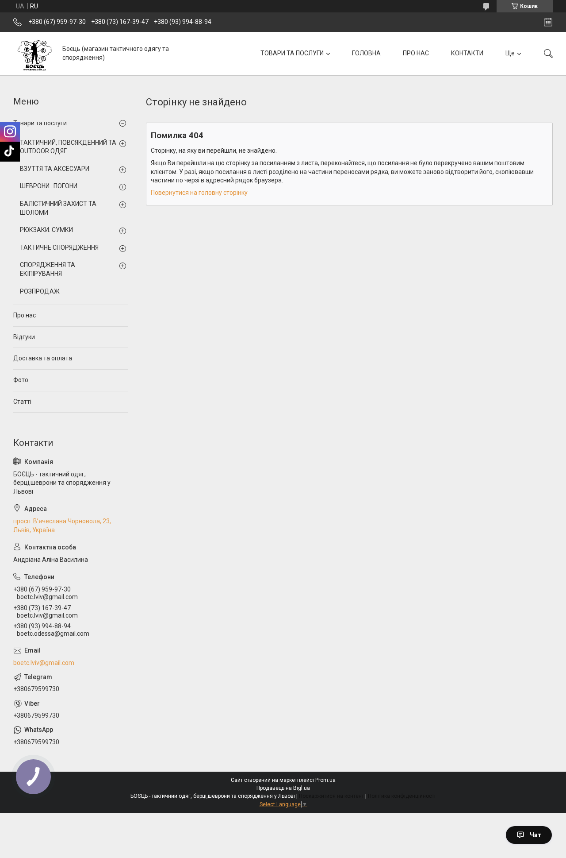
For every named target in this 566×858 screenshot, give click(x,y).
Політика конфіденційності (402, 796)
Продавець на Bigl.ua (283, 788)
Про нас (24, 315)
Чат (535, 835)
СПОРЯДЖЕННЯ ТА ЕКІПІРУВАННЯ (47, 269)
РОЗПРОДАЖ (40, 291)
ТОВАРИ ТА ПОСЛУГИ (292, 53)
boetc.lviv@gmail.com (43, 662)
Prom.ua (325, 780)
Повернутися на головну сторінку (199, 192)
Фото (20, 379)
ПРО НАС (416, 53)
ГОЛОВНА (366, 53)
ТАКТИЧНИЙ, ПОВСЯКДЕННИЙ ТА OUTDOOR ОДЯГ (68, 147)
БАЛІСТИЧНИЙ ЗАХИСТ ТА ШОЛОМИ (58, 208)
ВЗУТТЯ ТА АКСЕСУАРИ (54, 168)
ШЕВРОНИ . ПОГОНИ (48, 185)
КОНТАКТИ (467, 53)
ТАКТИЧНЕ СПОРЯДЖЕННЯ (59, 247)
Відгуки (24, 336)
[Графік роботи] (548, 22)
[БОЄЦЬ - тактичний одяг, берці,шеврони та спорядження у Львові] (34, 53)
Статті (22, 401)
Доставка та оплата (42, 358)
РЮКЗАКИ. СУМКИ (46, 229)
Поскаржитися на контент (331, 796)
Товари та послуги (40, 123)
